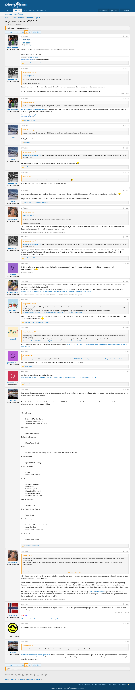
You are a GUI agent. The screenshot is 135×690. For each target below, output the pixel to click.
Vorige (10, 32)
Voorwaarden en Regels (99, 684)
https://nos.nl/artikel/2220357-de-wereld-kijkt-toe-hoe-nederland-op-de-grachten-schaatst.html (56, 291)
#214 (127, 351)
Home (9, 10)
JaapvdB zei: (26, 356)
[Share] (123, 36)
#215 (127, 372)
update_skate (34, 57)
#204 (127, 126)
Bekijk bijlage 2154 (28, 76)
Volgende (35, 32)
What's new (28, 10)
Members (40, 10)
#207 (127, 190)
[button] (33, 10)
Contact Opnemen (84, 684)
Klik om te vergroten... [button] (75, 572)
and (32, 63)
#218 (127, 604)
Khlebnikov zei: (27, 102)
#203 (127, 98)
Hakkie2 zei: (26, 555)
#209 (127, 237)
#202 (127, 68)
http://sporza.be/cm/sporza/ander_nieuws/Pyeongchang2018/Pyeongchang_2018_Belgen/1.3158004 (58, 377)
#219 (127, 624)
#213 (127, 328)
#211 (127, 281)
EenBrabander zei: (28, 72)
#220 (127, 641)
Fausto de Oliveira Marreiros (32, 109)
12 (29, 32)
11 (26, 32)
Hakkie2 (9, 24)
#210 (127, 263)
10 (23, 32)
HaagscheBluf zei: (28, 304)
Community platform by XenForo (67, 688)
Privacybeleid (112, 684)
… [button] (17, 32)
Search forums (18, 14)
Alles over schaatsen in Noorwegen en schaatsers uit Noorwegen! (39, 619)
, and (36, 202)
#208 (127, 208)
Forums (17, 10)
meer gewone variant (29, 657)
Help (119, 684)
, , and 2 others (36, 322)
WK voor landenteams (98, 591)
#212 (127, 299)
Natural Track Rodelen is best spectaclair (35, 655)
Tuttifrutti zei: (27, 646)
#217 (127, 551)
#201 (127, 36)
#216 (127, 389)
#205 (127, 148)
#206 (127, 172)
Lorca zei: (25, 176)
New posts (8, 14)
